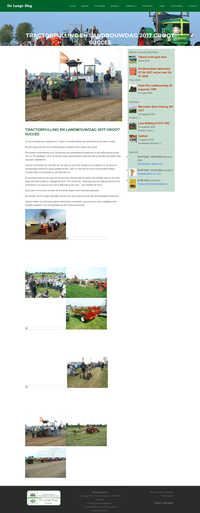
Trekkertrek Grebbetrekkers (152, 184)
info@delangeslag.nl (103, 503)
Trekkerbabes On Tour (149, 173)
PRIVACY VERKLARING (164, 503)
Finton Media (167, 496)
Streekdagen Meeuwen (150, 163)
